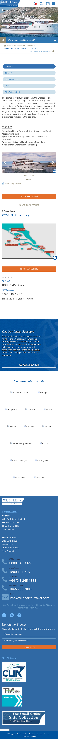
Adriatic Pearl (29, 176)
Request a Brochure (29, 365)
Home (8, 46)
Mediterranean (19, 46)
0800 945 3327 (13, 285)
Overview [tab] (9, 66)
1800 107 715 (12, 293)
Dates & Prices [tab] (11, 79)
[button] (4, 162)
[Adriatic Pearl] (29, 162)
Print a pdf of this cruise (40, 51)
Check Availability (29, 196)
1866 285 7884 (20, 589)
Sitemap (39, 734)
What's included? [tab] (12, 92)
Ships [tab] (7, 85)
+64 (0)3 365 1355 (22, 580)
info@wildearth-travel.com (29, 598)
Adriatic (30, 46)
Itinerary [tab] (8, 73)
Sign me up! (29, 647)
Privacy (46, 734)
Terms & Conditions (29, 736)
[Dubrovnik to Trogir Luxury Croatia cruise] (29, 241)
